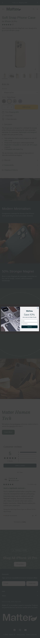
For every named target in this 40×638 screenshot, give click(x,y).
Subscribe (29, 326)
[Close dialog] (38, 308)
